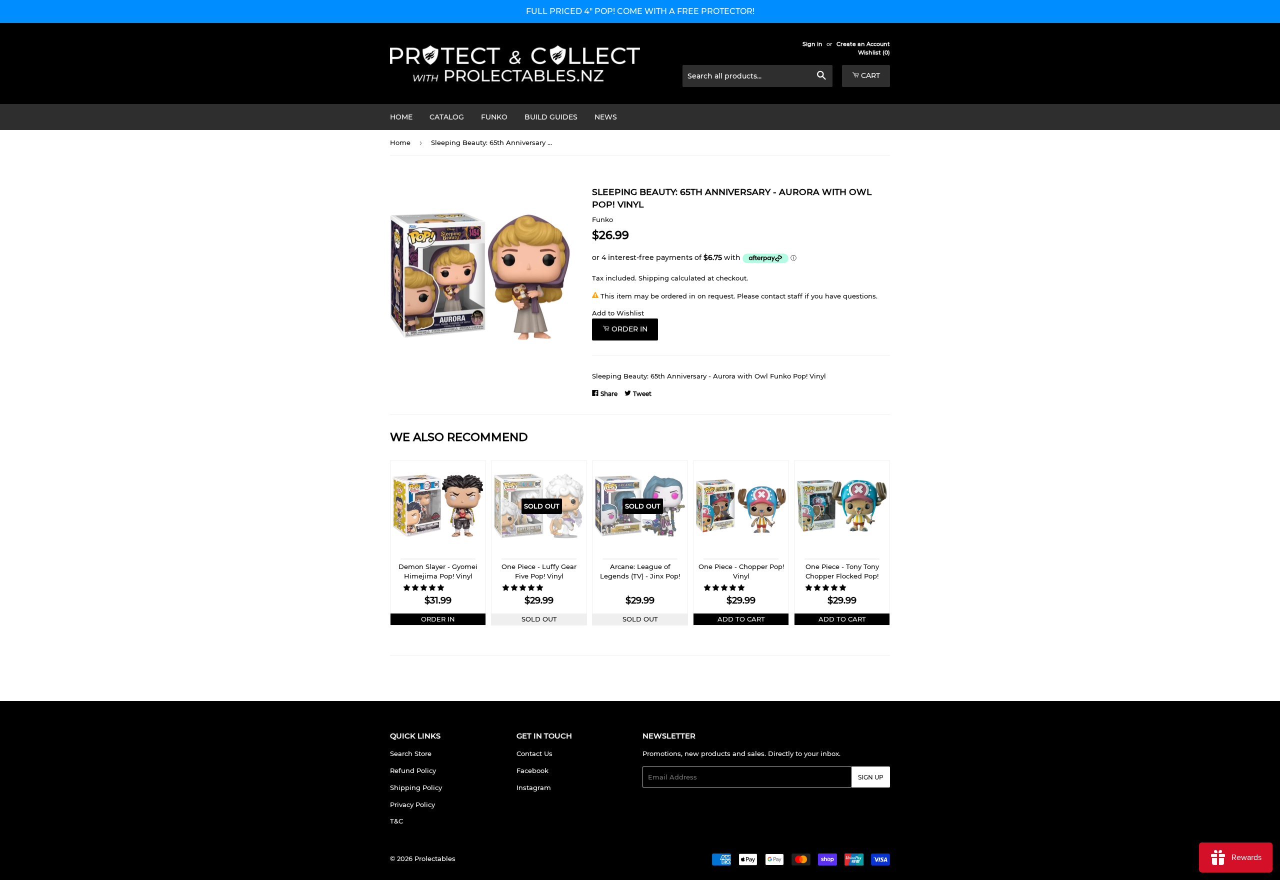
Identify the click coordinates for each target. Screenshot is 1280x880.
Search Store (411, 754)
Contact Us (534, 754)
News (605, 117)
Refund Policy (413, 770)
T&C (396, 821)
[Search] (821, 76)
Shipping (653, 278)
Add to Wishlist (618, 313)
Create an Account (863, 44)
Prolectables (435, 858)
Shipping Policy (416, 788)
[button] (425, 588)
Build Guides (551, 117)
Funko (494, 117)
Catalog (447, 117)
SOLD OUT (539, 619)
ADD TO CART (741, 619)
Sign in (812, 44)
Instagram (533, 788)
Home (401, 117)
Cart (869, 75)
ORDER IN (438, 619)
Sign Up (871, 777)
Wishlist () (874, 52)
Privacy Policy (412, 804)
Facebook (532, 770)
